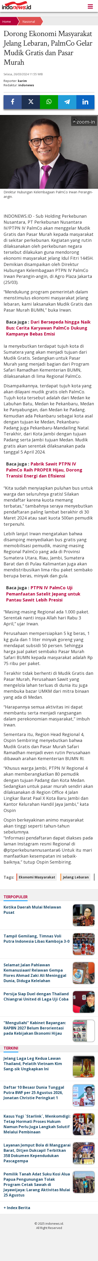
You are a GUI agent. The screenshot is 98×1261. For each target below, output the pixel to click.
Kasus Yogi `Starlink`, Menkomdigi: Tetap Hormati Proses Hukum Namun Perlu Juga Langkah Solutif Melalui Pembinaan (37, 1124)
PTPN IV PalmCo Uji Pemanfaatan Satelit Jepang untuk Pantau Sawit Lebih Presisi (43, 593)
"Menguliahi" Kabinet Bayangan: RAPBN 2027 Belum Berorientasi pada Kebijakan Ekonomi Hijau (35, 1028)
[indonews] (16, 5)
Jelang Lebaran (76, 877)
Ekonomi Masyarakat (37, 877)
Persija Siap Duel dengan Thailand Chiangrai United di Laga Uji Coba (36, 996)
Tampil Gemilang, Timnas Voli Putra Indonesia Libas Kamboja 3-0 (36, 938)
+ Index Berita (17, 1207)
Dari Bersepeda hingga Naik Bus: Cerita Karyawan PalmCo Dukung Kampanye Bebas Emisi (48, 328)
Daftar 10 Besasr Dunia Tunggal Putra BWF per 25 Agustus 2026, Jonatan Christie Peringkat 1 (34, 1092)
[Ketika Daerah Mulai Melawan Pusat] (84, 925)
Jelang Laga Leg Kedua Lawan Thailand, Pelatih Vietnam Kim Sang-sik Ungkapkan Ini (33, 1064)
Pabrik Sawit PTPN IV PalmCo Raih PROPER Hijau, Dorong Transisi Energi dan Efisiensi (44, 470)
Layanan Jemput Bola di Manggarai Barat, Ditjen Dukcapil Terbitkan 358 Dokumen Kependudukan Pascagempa (37, 1153)
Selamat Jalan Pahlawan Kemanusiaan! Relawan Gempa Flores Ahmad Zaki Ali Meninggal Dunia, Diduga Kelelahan (35, 972)
